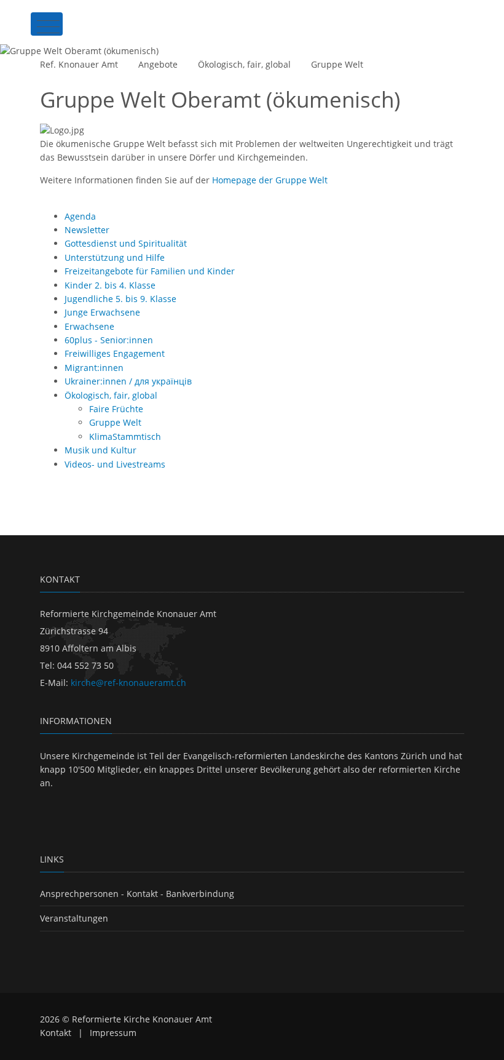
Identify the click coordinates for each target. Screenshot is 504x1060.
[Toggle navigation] (47, 24)
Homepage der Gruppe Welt (270, 180)
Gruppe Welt (337, 64)
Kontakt (55, 1032)
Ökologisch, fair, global (244, 64)
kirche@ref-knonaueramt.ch (128, 682)
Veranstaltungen (74, 918)
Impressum (113, 1032)
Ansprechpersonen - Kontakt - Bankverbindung (137, 893)
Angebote (158, 64)
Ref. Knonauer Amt (79, 64)
